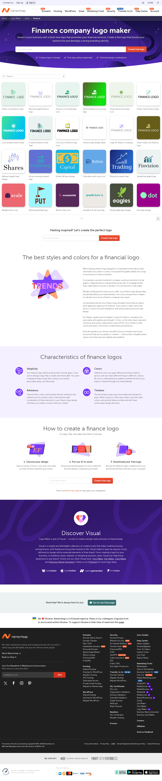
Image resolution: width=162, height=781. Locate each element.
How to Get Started (145, 669)
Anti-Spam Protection (119, 666)
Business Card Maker (146, 715)
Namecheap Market (91, 652)
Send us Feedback (145, 732)
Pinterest (92, 562)
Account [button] (154, 10)
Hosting (58, 11)
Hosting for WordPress (92, 672)
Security (110, 10)
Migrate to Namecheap (93, 686)
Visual (139, 701)
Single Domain (116, 701)
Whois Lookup (89, 655)
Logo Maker (143, 709)
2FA (111, 661)
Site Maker (109, 559)
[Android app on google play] (135, 772)
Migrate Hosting (117, 678)
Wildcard (114, 703)
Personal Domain (90, 649)
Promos (113, 723)
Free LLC (144, 675)
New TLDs (87, 644)
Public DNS (115, 663)
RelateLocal (143, 695)
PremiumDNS (89, 658)
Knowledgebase (143, 646)
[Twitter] (5, 683)
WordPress (70, 11)
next (158, 218)
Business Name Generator (61, 562)
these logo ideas (72, 491)
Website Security (119, 641)
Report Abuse (142, 658)
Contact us (8, 3)
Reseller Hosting (90, 675)
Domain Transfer (90, 641)
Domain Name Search (92, 638)
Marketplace (142, 666)
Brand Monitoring (146, 698)
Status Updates (143, 644)
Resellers (114, 712)
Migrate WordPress (91, 701)
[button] (64, 76)
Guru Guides (142, 635)
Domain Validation (118, 695)
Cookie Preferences (153, 744)
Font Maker (97, 559)
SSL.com (114, 689)
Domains (46, 10)
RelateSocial (143, 686)
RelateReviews (144, 689)
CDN (112, 652)
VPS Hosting (88, 678)
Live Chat (141, 655)
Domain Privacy (117, 638)
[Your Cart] (143, 2)
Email (81, 11)
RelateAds (142, 692)
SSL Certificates (117, 686)
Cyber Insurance (119, 658)
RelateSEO (143, 683)
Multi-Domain (116, 706)
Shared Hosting (89, 669)
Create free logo (136, 49)
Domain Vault (118, 646)
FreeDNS (87, 661)
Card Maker (120, 559)
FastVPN (117, 655)
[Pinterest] (29, 683)
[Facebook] (13, 683)
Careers (140, 720)
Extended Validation (118, 698)
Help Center (141, 10)
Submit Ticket (143, 652)
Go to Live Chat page (104, 602)
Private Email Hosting (92, 683)
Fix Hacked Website (120, 644)
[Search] (158, 2)
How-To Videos (143, 649)
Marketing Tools (95, 10)
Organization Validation (120, 692)
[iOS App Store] (152, 772)
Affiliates (141, 726)
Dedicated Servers (91, 681)
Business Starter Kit (147, 672)
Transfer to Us (125, 10)
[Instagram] (21, 683)
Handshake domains (94, 646)
